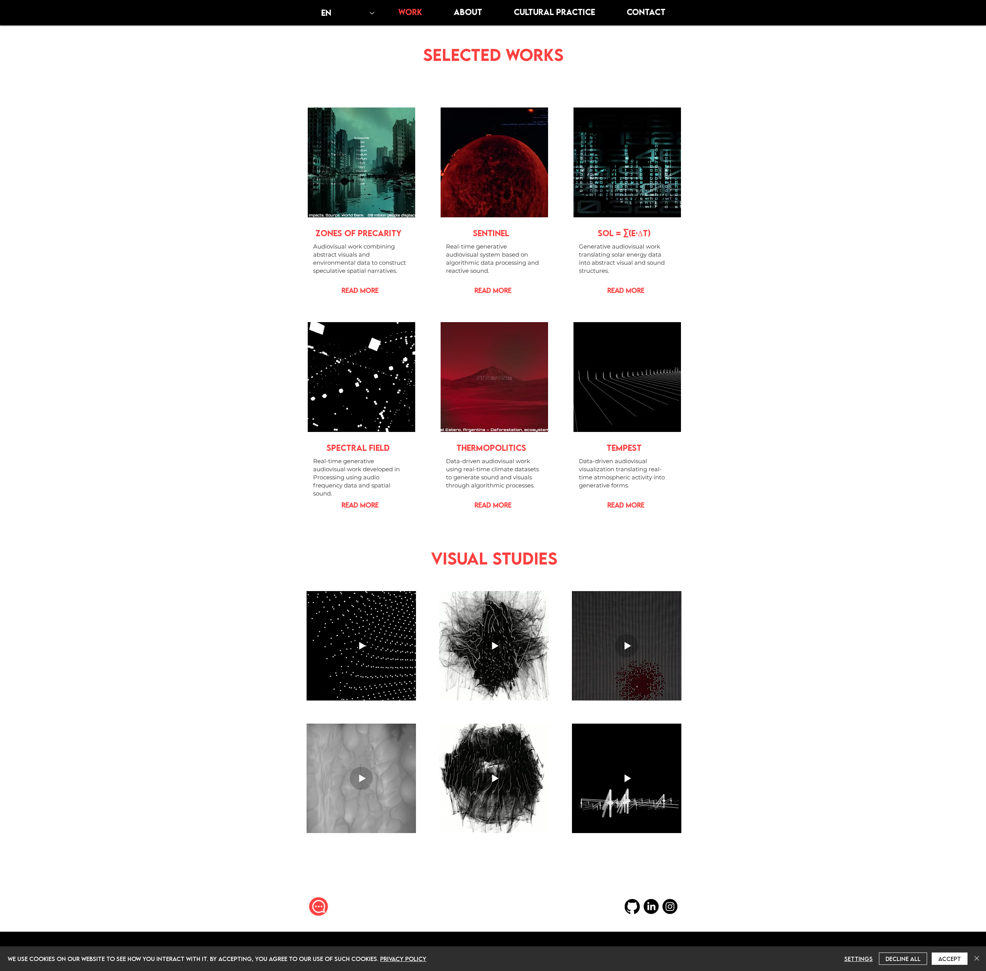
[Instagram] (669, 906)
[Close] (976, 959)
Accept (949, 958)
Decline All (903, 958)
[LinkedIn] (651, 906)
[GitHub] (632, 906)
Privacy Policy (403, 958)
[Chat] (319, 906)
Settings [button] (858, 958)
